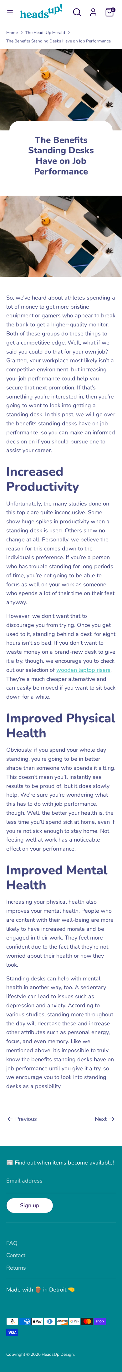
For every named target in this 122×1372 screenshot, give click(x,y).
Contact (15, 1255)
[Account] (93, 10)
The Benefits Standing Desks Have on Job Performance (58, 41)
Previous (25, 1119)
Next (101, 1119)
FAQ (12, 1243)
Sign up (29, 1205)
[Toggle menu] (10, 12)
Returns (16, 1268)
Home (12, 33)
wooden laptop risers (83, 670)
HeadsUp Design (58, 1354)
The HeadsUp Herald (45, 33)
